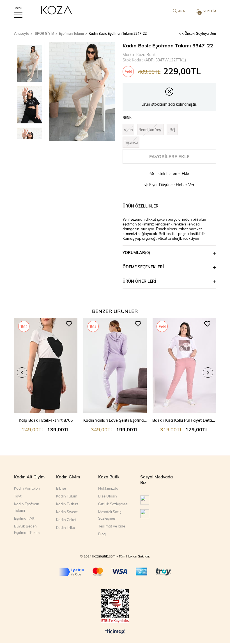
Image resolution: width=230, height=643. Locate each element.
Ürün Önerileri (139, 281)
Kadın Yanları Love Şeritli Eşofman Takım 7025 (115, 420)
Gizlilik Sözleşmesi (113, 503)
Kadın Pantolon (27, 488)
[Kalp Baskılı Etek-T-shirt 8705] (46, 365)
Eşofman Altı (24, 518)
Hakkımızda (108, 488)
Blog (102, 533)
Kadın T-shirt (67, 503)
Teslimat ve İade (111, 526)
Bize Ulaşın (107, 496)
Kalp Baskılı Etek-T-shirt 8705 (46, 420)
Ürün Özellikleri (141, 206)
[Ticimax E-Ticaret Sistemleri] (115, 632)
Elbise (61, 488)
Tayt (18, 496)
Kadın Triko (65, 527)
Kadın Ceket (66, 519)
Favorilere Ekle (69, 324)
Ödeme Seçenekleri (143, 266)
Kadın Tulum (66, 496)
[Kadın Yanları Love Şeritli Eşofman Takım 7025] (115, 365)
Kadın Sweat (67, 511)
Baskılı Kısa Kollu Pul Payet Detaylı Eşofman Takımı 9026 (184, 420)
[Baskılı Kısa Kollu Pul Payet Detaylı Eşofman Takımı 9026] (184, 365)
